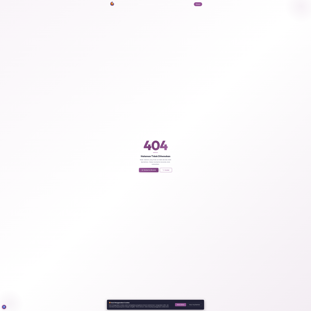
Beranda (141, 4)
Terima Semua (180, 304)
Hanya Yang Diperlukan (194, 304)
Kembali (167, 170)
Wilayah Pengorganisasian (184, 4)
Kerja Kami (161, 4)
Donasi (198, 4)
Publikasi (170, 4)
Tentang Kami (150, 4)
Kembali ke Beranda (150, 170)
